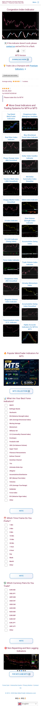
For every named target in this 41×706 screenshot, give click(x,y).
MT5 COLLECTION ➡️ (21, 391)
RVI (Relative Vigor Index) (18, 496)
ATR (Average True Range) (18, 485)
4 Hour (11, 550)
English (25, 704)
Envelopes (12, 438)
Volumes (12, 482)
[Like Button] (18, 50)
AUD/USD (12, 608)
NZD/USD (12, 612)
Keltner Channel (14, 456)
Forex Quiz (5, 685)
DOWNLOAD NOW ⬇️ (20, 59)
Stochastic (13, 412)
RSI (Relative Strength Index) (19, 416)
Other (11, 500)
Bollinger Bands (14, 409)
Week (11, 558)
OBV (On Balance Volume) (18, 445)
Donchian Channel (15, 460)
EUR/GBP (12, 615)
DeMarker (12, 489)
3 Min (11, 529)
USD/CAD (12, 604)
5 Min (11, 532)
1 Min (11, 525)
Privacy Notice (27, 685)
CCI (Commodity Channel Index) (20, 434)
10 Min (11, 536)
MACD (11, 405)
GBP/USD (12, 597)
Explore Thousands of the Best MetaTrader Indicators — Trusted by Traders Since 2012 (13, 2)
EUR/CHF (12, 619)
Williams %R (13, 431)
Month (11, 561)
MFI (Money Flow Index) (17, 478)
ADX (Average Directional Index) (20, 420)
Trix (10, 463)
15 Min (11, 539)
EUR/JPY (12, 623)
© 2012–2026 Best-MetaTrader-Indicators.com (20, 693)
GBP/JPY (12, 626)
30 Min (11, 543)
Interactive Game (16, 685)
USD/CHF (12, 601)
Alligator (12, 471)
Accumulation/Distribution (18, 474)
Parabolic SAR (14, 442)
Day (10, 554)
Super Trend (13, 449)
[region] (21, 663)
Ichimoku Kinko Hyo (16, 467)
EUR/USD (12, 590)
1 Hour (11, 547)
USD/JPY (12, 593)
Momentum (13, 427)
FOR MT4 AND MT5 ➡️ (21, 674)
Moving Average (14, 423)
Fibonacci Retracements (17, 453)
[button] (4, 662)
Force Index (13, 493)
